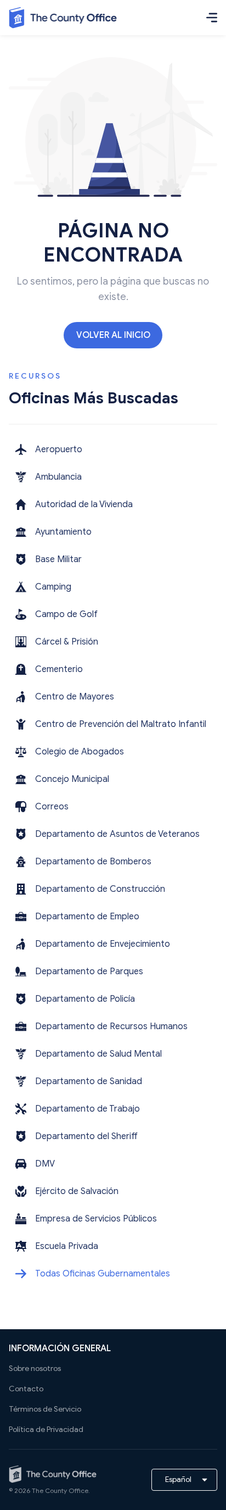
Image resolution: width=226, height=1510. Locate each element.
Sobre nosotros (35, 1368)
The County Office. (61, 1490)
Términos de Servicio (45, 1409)
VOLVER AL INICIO (113, 335)
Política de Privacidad (46, 1429)
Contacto (26, 1389)
